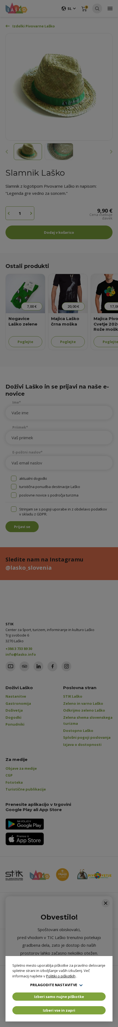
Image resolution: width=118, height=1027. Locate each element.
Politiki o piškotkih (60, 976)
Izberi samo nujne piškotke (59, 996)
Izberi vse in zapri (59, 1010)
